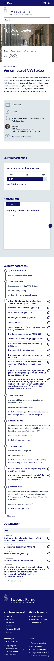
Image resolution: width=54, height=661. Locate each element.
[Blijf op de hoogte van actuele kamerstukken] (15, 56)
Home (6, 51)
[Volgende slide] (50, 226)
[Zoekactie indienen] (47, 19)
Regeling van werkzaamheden (23, 210)
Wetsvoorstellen (30, 51)
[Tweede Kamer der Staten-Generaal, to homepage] (18, 11)
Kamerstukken (16, 51)
